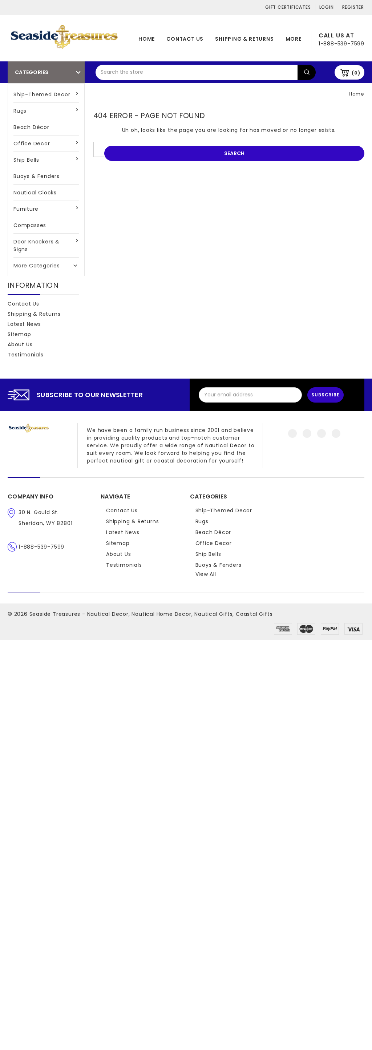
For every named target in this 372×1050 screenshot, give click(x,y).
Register (353, 7)
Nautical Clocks (35, 192)
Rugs (20, 110)
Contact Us (184, 39)
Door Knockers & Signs (36, 245)
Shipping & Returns (244, 39)
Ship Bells (26, 159)
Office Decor (31, 143)
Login (326, 7)
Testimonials (26, 354)
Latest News (24, 324)
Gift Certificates (288, 7)
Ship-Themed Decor (41, 94)
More (294, 39)
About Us (20, 344)
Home (146, 39)
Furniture (26, 209)
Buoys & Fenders (36, 176)
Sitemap (19, 334)
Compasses (29, 225)
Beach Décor (31, 127)
